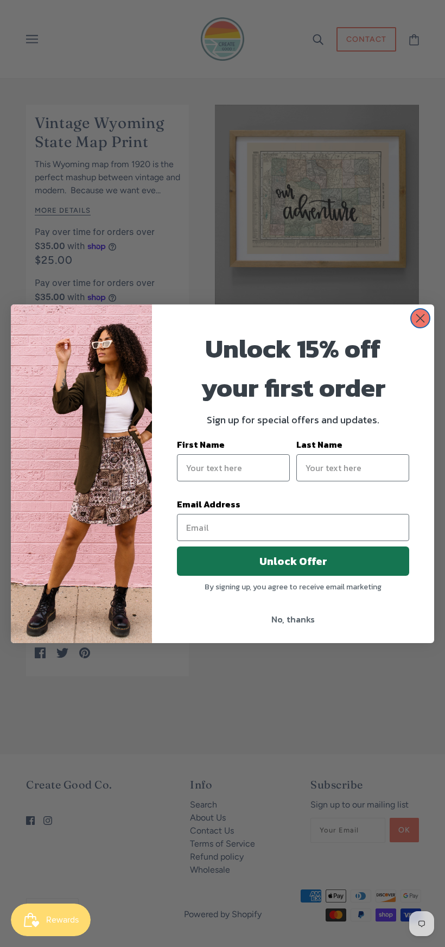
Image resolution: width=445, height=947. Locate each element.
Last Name (319, 444)
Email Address (208, 504)
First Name (201, 444)
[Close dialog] (420, 318)
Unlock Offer (293, 561)
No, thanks (293, 619)
